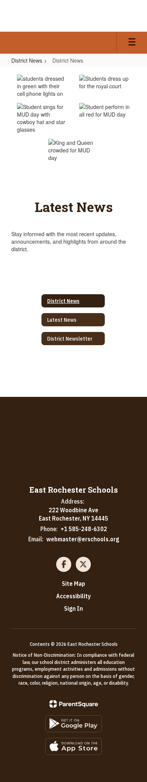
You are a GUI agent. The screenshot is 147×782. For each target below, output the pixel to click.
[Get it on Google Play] (73, 723)
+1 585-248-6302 (84, 529)
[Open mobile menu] (132, 43)
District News (26, 60)
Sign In (73, 608)
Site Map (73, 583)
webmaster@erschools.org (82, 539)
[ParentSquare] (73, 704)
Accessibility (73, 596)
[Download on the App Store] (73, 746)
